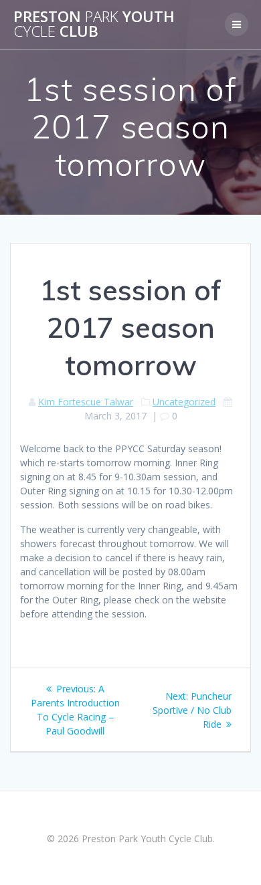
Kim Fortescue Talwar (85, 401)
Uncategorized (184, 401)
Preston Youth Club (94, 24)
